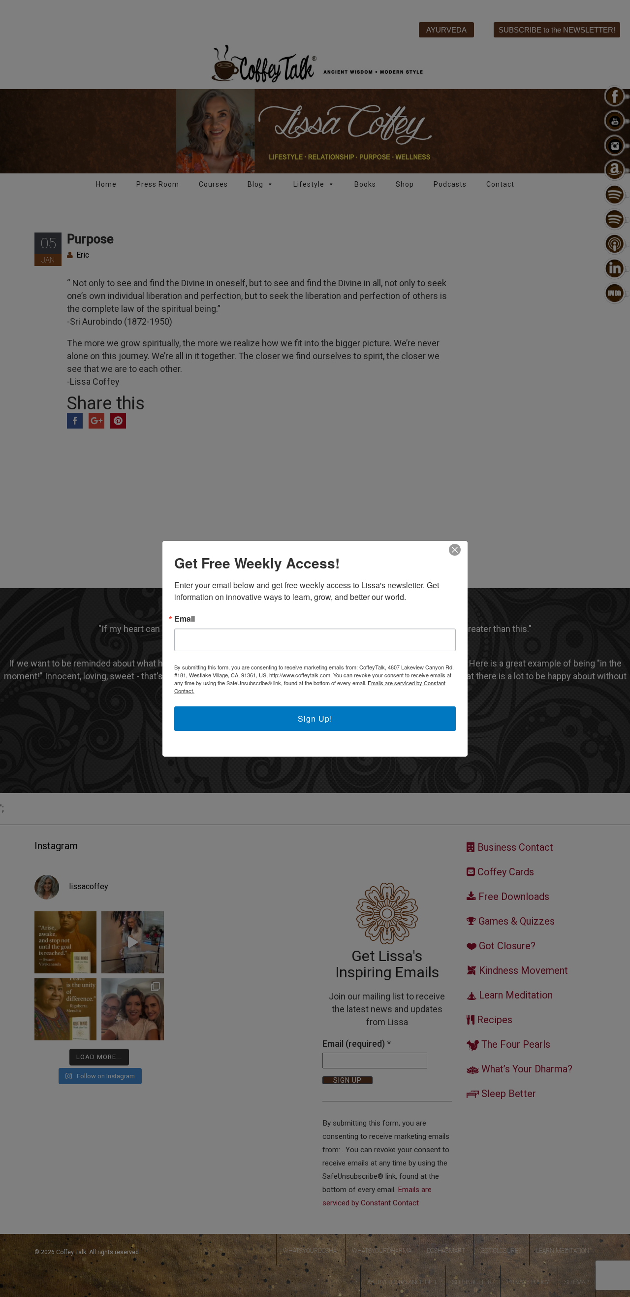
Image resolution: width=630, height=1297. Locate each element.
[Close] (455, 550)
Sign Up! (315, 718)
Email (184, 619)
